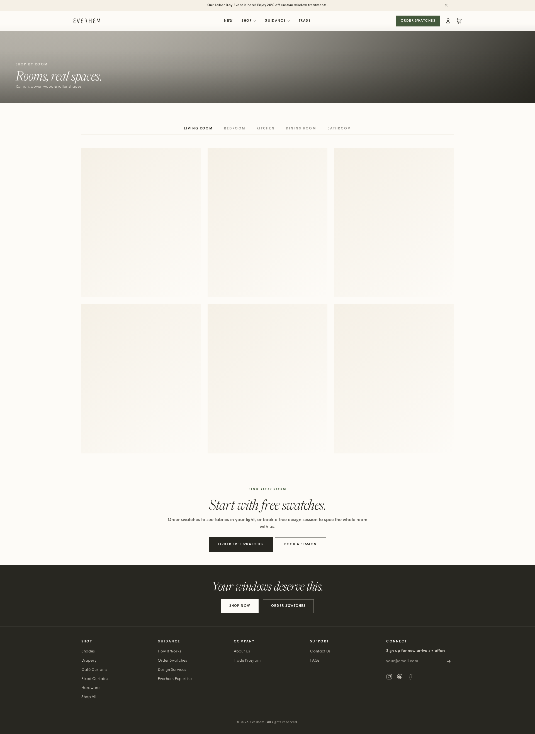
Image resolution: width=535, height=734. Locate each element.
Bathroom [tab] (339, 128)
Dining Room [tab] (301, 128)
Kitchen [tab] (266, 128)
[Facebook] (410, 677)
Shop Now (240, 606)
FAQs (314, 661)
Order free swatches (240, 544)
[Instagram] (389, 677)
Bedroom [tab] (234, 128)
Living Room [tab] (198, 128)
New (228, 21)
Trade (305, 21)
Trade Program (247, 661)
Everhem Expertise (175, 679)
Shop (247, 21)
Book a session (300, 544)
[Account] (448, 21)
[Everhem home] (86, 21)
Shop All (88, 697)
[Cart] (459, 21)
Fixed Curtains (94, 679)
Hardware (90, 688)
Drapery (88, 661)
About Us (242, 651)
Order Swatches (418, 21)
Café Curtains (94, 670)
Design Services (172, 670)
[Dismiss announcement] (446, 5)
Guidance (275, 21)
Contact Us (320, 651)
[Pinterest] (400, 677)
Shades (88, 651)
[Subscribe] (449, 661)
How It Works (169, 651)
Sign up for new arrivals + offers (415, 651)
